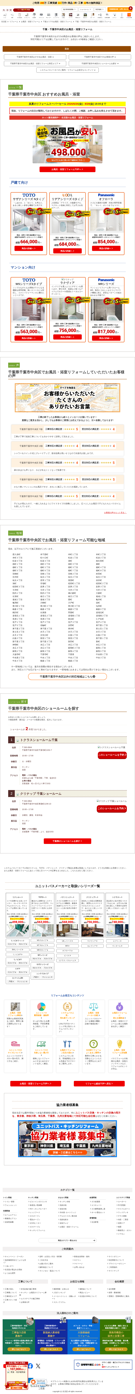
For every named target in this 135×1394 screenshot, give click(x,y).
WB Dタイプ (42, 950)
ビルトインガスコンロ (38, 1202)
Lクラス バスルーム (66, 960)
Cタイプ (11, 944)
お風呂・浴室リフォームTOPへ (34, 1083)
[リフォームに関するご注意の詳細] (41, 1387)
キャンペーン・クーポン (14, 1257)
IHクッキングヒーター (38, 1209)
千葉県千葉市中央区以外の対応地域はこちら (66, 676)
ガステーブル (35, 1227)
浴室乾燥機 (9, 1222)
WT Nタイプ (41, 945)
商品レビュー (84, 1293)
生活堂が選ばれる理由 (13, 1270)
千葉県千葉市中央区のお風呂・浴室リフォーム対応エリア (34, 63)
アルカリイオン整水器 (68, 1216)
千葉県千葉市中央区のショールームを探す (99, 63)
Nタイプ (22, 944)
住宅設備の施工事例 (28, 1289)
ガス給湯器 (95, 1202)
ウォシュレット (11, 1205)
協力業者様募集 (68, 9)
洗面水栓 (63, 1205)
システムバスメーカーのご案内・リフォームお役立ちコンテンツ (66, 70)
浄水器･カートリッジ (68, 1212)
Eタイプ (11, 963)
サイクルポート (124, 1209)
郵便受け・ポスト (125, 1230)
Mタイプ (22, 963)
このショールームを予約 (111, 754)
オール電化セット (98, 1212)
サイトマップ (114, 1271)
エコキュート (96, 1205)
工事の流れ (9, 1289)
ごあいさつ (9, 1266)
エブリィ (116, 941)
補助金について (85, 1289)
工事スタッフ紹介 (10, 1301)
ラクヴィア (91, 941)
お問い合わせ (79, 1267)
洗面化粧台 (64, 1220)
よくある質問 (10, 1273)
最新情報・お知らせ (61, 1289)
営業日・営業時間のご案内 (119, 1296)
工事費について (11, 1293)
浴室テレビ (64, 1223)
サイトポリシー (115, 1257)
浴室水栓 (63, 1209)
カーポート (122, 1202)
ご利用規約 (113, 1267)
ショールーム (84, 9)
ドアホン (121, 1234)
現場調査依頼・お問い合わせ (120, 8)
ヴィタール (116, 946)
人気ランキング (60, 1293)
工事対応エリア (11, 1296)
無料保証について (46, 1267)
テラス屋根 (122, 1216)
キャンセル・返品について (49, 1271)
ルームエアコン (11, 1215)
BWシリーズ (17, 950)
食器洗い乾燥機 (36, 1205)
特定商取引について (116, 1260)
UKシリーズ (66, 941)
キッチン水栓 (65, 1202)
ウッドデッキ (123, 1212)
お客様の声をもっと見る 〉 (115, 513)
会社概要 (112, 1289)
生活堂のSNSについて (88, 1296)
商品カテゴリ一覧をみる (67, 1240)
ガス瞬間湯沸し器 (98, 1209)
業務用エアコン (11, 1218)
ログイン (77, 1260)
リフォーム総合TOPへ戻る (98, 1083)
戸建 (10, 981)
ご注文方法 (43, 1260)
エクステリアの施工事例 (30, 1299)
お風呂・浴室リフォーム (69, 1227)
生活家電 (94, 1222)
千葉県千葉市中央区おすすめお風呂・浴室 (34, 57)
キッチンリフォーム (37, 1230)
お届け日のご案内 (46, 1264)
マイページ (78, 1264)
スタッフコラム (60, 1302)
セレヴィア (91, 946)
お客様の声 (25, 1302)
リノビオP (17, 954)
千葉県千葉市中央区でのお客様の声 (99, 57)
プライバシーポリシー (117, 1264)
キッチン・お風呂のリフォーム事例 (33, 1294)
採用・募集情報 (115, 1293)
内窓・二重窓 (123, 1220)
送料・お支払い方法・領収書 (50, 1257)
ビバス (66, 956)
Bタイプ (22, 972)
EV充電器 (122, 1205)
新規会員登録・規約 (82, 1257)
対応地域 (99, 9)
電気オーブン (35, 1220)
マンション (21, 981)
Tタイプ (47, 968)
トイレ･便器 (9, 1202)
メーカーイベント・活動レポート (64, 1297)
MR (66, 946)
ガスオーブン (35, 1216)
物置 (119, 1227)
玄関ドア (121, 1223)
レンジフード (35, 1212)
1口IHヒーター (35, 1223)
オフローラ (66, 951)
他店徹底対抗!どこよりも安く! (14, 1261)
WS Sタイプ (42, 940)
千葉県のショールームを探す (66, 841)
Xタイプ (47, 959)
